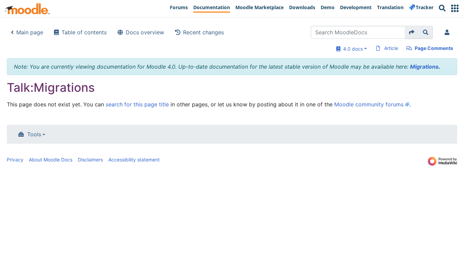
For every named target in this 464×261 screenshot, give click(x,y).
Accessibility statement (134, 159)
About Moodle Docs (50, 159)
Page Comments (434, 48)
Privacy (15, 159)
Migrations (424, 66)
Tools (34, 134)
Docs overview (145, 32)
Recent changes (203, 32)
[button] (454, 8)
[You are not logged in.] (448, 32)
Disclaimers (90, 159)
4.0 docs (351, 49)
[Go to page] (412, 32)
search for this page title (137, 104)
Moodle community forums (369, 104)
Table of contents (84, 32)
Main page (29, 32)
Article (391, 48)
